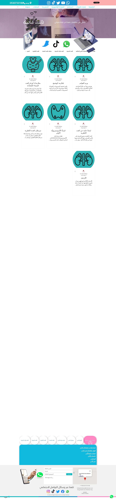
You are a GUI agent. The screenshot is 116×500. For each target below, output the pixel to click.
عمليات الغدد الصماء (47, 51)
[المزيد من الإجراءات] (74, 77)
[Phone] (24, 3)
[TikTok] (53, 3)
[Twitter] (58, 3)
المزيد (28, 51)
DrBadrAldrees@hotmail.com (85, 488)
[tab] (90, 440)
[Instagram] (49, 3)
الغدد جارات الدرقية (59, 51)
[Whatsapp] (68, 3)
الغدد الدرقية (70, 51)
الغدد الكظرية (36, 51)
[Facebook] (63, 491)
